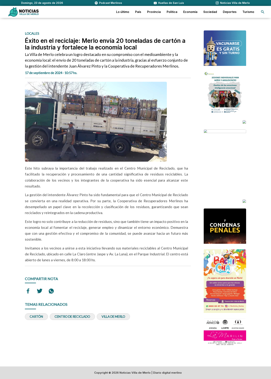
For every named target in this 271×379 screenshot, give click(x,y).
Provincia (154, 12)
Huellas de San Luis (171, 2)
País (138, 12)
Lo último (122, 12)
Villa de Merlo (113, 316)
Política (172, 12)
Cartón (36, 316)
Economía (190, 12)
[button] (263, 11)
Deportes (230, 12)
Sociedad (210, 12)
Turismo (248, 12)
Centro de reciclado (72, 316)
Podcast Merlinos (110, 2)
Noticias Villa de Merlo (235, 2)
